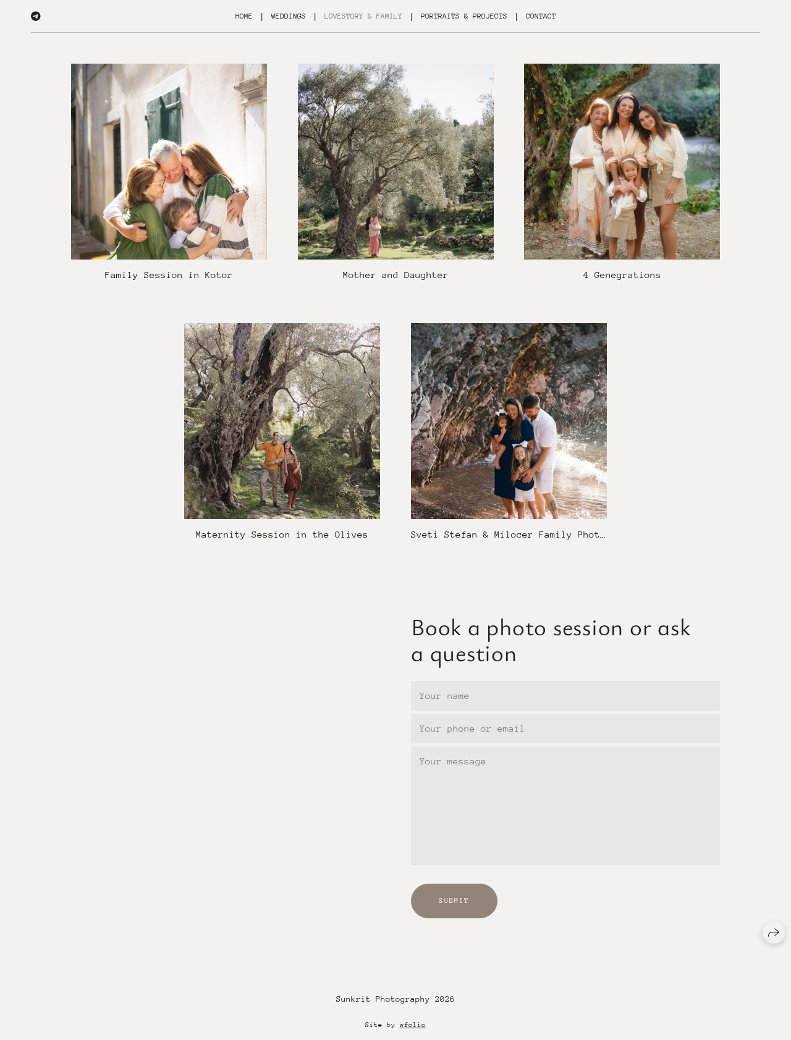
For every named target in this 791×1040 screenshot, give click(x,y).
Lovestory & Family (363, 16)
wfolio (413, 1025)
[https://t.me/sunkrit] (36, 16)
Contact (541, 16)
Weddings (288, 16)
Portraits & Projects (464, 16)
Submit (454, 901)
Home (244, 16)
